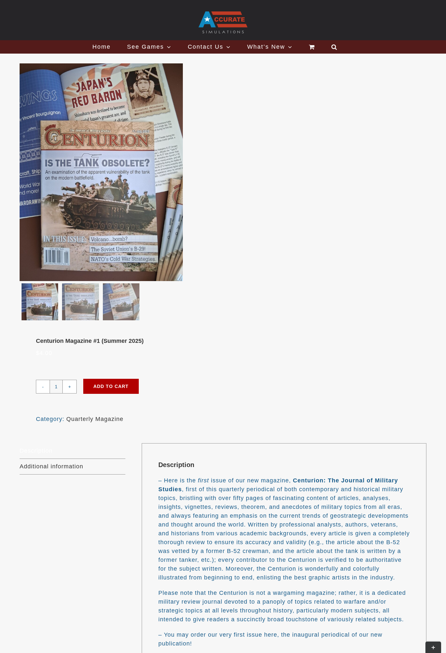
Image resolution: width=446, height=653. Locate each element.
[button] (334, 46)
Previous (29, 172)
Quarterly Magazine (94, 419)
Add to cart (111, 386)
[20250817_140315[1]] (101, 172)
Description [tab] (36, 450)
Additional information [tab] (51, 466)
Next (205, 172)
